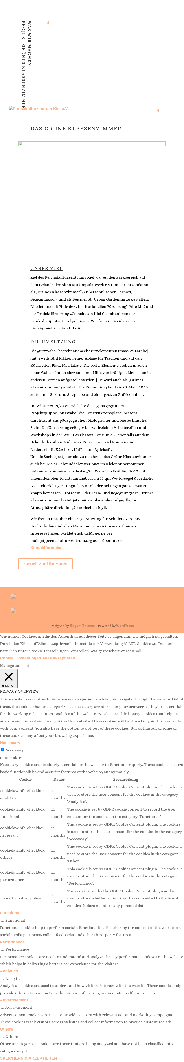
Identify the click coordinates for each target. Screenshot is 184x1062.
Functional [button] (10, 913)
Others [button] (6, 1029)
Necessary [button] (10, 743)
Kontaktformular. (46, 548)
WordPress (125, 626)
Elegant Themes (82, 626)
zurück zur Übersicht (45, 563)
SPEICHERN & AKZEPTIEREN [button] (28, 1058)
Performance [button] (12, 942)
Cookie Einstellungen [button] (20, 658)
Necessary (14, 750)
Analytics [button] (9, 971)
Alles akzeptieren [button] (58, 658)
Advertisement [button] (14, 1000)
